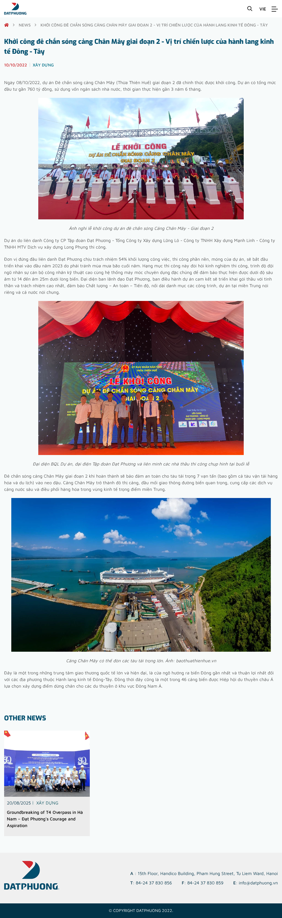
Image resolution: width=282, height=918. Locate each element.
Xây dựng (47, 802)
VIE (262, 8)
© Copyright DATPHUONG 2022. (141, 910)
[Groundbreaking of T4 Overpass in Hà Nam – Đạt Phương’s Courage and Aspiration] (47, 764)
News (25, 25)
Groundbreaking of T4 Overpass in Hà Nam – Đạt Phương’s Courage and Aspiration (45, 819)
